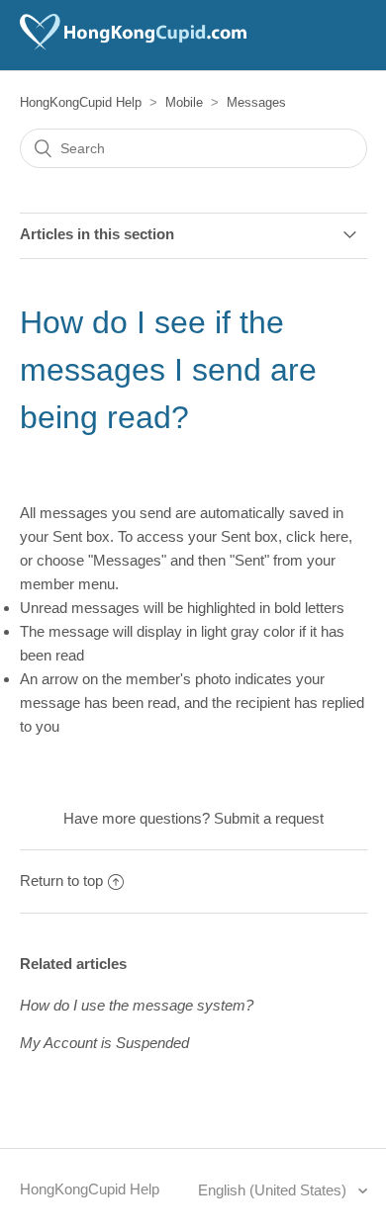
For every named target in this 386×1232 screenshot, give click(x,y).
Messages (256, 102)
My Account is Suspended (104, 1042)
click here (317, 536)
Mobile (184, 102)
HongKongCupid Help (81, 102)
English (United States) (274, 1190)
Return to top (61, 880)
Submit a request (269, 818)
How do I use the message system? (136, 1005)
